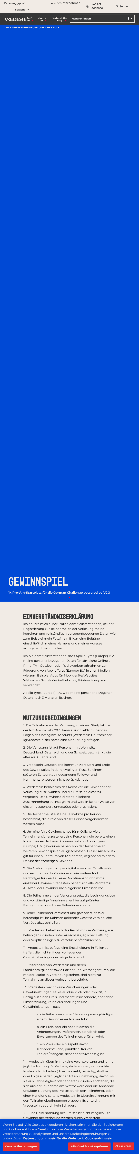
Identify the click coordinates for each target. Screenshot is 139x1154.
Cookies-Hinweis (98, 1138)
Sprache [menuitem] (20, 9)
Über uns (42, 19)
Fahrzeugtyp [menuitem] (12, 3)
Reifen (29, 19)
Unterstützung (60, 19)
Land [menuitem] (53, 3)
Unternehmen (70, 3)
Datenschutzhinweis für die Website (52, 1138)
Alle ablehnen (123, 1146)
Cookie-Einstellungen (21, 1146)
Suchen (124, 6)
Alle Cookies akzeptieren (89, 1146)
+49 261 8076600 (97, 6)
